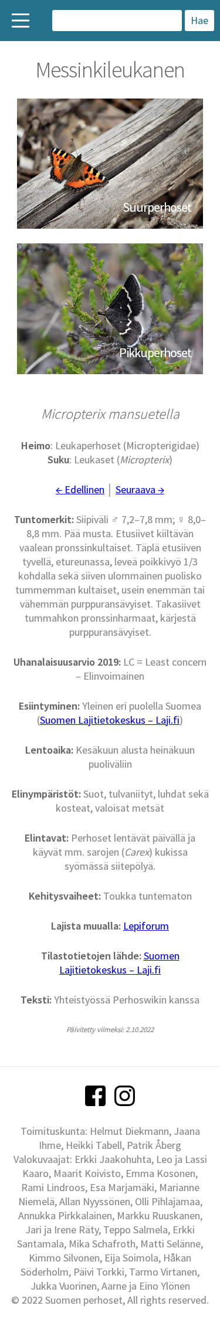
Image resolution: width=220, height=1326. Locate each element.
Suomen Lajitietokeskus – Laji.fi (110, 720)
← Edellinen (80, 489)
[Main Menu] (20, 20)
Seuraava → (140, 489)
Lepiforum (146, 925)
